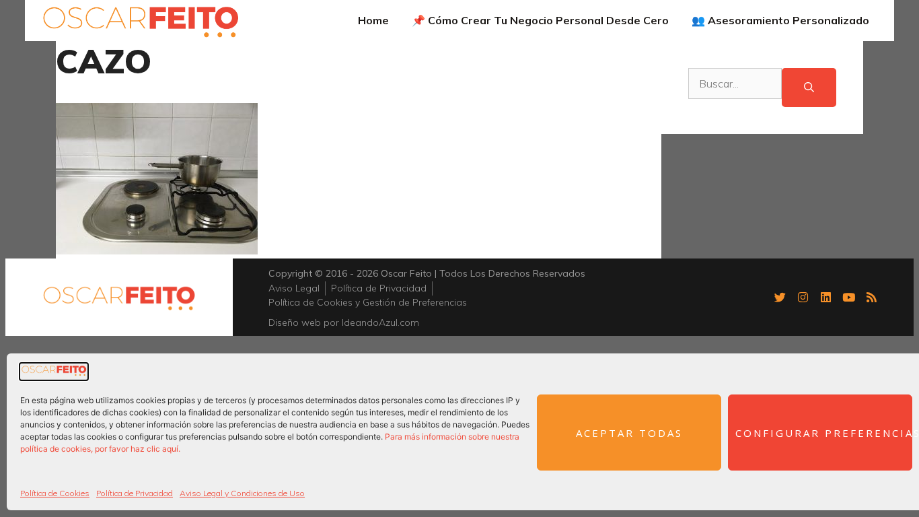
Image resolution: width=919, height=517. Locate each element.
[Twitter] (779, 296)
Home (373, 20)
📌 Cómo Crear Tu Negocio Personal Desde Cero (540, 20)
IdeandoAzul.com (380, 322)
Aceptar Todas (629, 433)
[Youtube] (848, 296)
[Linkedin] (825, 296)
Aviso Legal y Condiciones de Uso (242, 493)
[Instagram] (802, 296)
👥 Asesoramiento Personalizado (780, 20)
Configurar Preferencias (823, 433)
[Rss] (871, 296)
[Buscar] (809, 88)
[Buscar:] (735, 88)
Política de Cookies (54, 493)
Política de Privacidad (134, 493)
